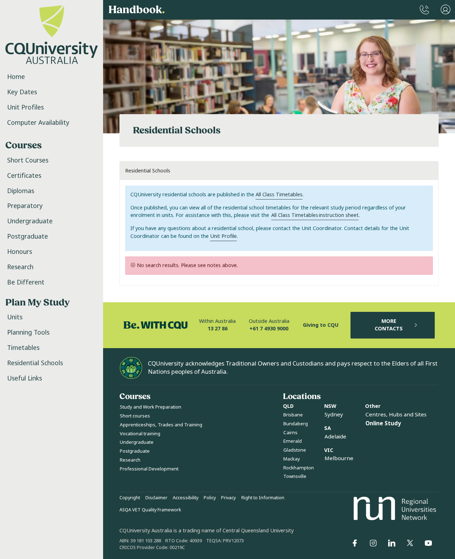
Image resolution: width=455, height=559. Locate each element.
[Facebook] (355, 543)
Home (16, 76)
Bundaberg (295, 423)
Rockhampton (298, 467)
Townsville (294, 476)
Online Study (383, 423)
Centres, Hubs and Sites (396, 415)
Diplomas (20, 191)
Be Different (25, 282)
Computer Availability (38, 122)
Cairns (290, 432)
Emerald (292, 441)
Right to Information (262, 498)
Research (20, 267)
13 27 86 (218, 328)
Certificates (24, 175)
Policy (210, 498)
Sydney (334, 415)
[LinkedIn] (392, 543)
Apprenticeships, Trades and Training (161, 424)
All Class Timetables (279, 194)
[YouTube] (428, 543)
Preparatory (25, 206)
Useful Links (24, 378)
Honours (19, 251)
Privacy (228, 498)
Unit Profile (223, 236)
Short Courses (27, 160)
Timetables (23, 347)
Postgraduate (27, 236)
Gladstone (294, 450)
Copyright (129, 498)
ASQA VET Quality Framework (150, 510)
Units (14, 317)
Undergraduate (30, 221)
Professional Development (149, 468)
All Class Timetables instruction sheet (315, 215)
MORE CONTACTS (389, 325)
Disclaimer (156, 498)
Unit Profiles (25, 107)
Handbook (136, 9)
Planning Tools (28, 332)
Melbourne (339, 458)
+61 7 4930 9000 (269, 328)
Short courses (135, 415)
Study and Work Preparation (150, 407)
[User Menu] (445, 10)
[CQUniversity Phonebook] (424, 10)
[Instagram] (373, 543)
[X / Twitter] (410, 543)
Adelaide (335, 437)
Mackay (291, 459)
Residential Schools (35, 363)
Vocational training (140, 433)
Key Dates (22, 92)
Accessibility (185, 498)
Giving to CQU (320, 325)
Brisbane (293, 414)
